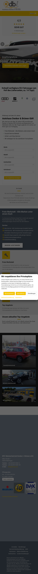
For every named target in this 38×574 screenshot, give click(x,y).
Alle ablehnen (21, 293)
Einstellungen (32, 293)
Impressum (18, 297)
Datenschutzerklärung (7, 297)
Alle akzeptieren (9, 293)
